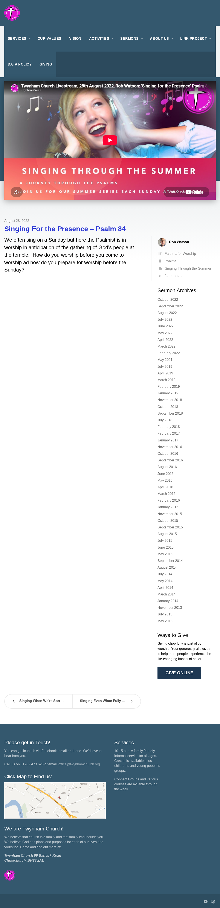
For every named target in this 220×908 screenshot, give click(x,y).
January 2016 (167, 507)
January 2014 (167, 601)
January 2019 (167, 393)
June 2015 (165, 547)
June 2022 (165, 326)
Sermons (129, 38)
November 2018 (169, 400)
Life (177, 254)
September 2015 (170, 527)
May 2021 (165, 360)
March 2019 (166, 380)
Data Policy (20, 64)
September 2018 (170, 413)
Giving (46, 64)
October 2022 (167, 299)
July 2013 (164, 614)
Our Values (49, 38)
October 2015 (167, 520)
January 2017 (167, 440)
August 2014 (167, 567)
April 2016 (165, 487)
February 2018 (168, 427)
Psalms (171, 261)
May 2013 (165, 621)
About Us (159, 38)
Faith (169, 254)
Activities (99, 38)
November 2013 (169, 607)
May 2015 (165, 554)
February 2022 (168, 353)
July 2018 (164, 420)
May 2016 (165, 480)
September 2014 (170, 561)
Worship (189, 254)
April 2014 (165, 587)
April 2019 (165, 373)
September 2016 (170, 460)
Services (17, 38)
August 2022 (167, 313)
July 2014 (164, 574)
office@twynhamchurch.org (79, 764)
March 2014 (166, 594)
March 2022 (166, 346)
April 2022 (165, 340)
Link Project (193, 38)
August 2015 (167, 534)
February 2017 (168, 433)
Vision (75, 38)
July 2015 (164, 540)
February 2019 (168, 386)
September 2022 (170, 306)
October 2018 (167, 407)
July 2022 (164, 319)
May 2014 (165, 581)
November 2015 (169, 514)
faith (168, 276)
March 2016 (166, 494)
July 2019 (164, 366)
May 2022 (165, 333)
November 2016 (169, 447)
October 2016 (167, 453)
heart (178, 276)
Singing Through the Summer (188, 268)
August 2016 (167, 467)
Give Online (179, 672)
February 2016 (168, 500)
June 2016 (165, 474)
